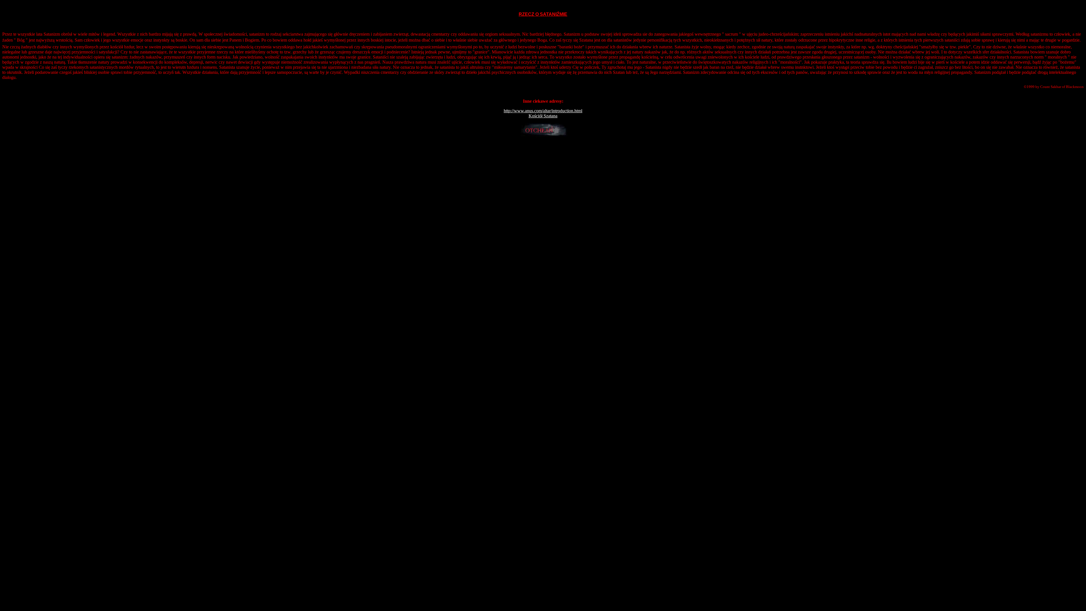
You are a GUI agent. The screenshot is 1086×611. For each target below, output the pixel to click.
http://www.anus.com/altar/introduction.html (543, 110)
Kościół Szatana (543, 115)
